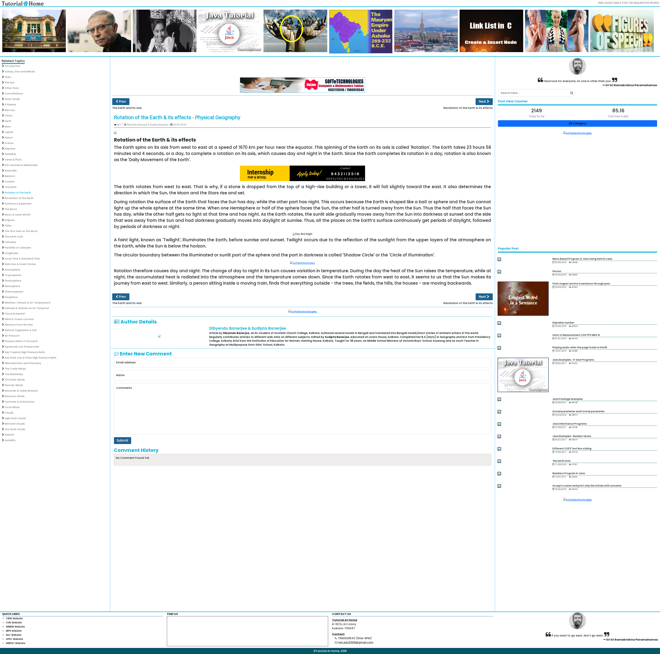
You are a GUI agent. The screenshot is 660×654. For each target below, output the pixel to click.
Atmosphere (12, 269)
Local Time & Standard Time (22, 258)
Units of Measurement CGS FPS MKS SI (576, 335)
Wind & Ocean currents (19, 319)
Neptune (10, 148)
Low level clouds (15, 429)
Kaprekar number (563, 322)
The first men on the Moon (21, 231)
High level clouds (15, 418)
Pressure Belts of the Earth (21, 341)
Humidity (10, 440)
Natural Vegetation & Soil (20, 330)
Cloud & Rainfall (15, 313)
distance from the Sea (19, 324)
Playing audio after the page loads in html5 (579, 347)
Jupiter (9, 132)
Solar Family (12, 99)
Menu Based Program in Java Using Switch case (582, 259)
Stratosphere (13, 280)
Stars (8, 77)
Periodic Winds (14, 385)
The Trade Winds (15, 368)
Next (483, 101)
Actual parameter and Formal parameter (578, 411)
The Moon (11, 209)
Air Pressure (12, 335)
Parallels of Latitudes (18, 247)
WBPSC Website (15, 643)
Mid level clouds (15, 423)
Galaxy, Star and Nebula (20, 71)
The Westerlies (14, 374)
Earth (8, 121)
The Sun (9, 82)
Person (556, 271)
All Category (577, 123)
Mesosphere (12, 286)
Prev (122, 101)
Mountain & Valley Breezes (21, 390)
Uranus (9, 143)
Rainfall (9, 434)
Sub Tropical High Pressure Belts (25, 352)
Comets (10, 181)
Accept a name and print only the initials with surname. (587, 485)
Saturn (9, 137)
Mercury (10, 110)
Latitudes (10, 242)
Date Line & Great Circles (20, 264)
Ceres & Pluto (13, 159)
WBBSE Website (15, 626)
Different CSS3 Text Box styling (571, 448)
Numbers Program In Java (568, 473)
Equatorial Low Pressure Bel (22, 346)
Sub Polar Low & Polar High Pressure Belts (30, 357)
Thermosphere (14, 291)
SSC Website (13, 635)
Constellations (14, 93)
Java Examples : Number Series (571, 436)
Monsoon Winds (15, 396)
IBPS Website (14, 631)
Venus (8, 115)
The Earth (10, 187)
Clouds (9, 412)
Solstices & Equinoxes (18, 203)
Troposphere (13, 275)
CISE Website (14, 622)
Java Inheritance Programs (569, 423)
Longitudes (11, 253)
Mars (8, 126)
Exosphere (11, 297)
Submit (122, 440)
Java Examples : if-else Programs (573, 359)
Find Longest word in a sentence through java (581, 283)
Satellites (10, 154)
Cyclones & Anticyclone (19, 401)
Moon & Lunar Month (17, 214)
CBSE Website (14, 618)
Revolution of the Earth (19, 198)
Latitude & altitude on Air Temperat (27, 308)
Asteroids (11, 170)
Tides (8, 225)
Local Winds (12, 407)
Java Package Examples (567, 399)
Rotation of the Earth (18, 192)
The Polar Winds (15, 379)
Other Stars (12, 88)
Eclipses (10, 220)
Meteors (10, 176)
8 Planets (10, 104)
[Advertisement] (302, 67)
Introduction (12, 66)
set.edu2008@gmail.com (355, 642)
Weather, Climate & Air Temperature (27, 302)
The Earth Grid (14, 236)
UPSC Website (14, 639)
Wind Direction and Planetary (23, 363)
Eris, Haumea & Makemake (21, 165)
